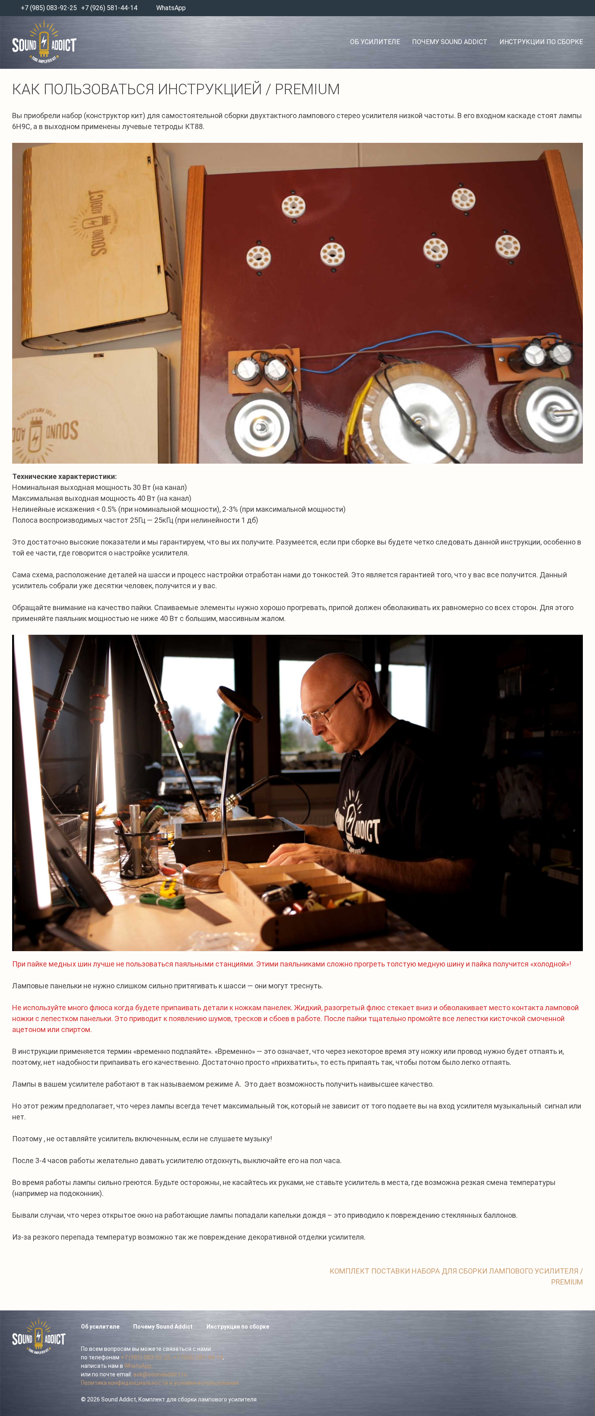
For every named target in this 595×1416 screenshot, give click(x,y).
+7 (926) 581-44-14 (109, 8)
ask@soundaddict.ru (160, 1374)
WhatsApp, (138, 1366)
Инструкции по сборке (541, 42)
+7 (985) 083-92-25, (146, 1357)
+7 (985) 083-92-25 (48, 8)
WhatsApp (171, 8)
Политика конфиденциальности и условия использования (160, 1383)
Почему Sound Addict (449, 42)
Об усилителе (375, 42)
